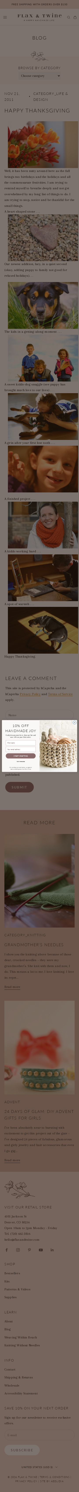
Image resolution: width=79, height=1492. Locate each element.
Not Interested (21, 761)
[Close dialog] (74, 722)
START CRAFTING (21, 756)
